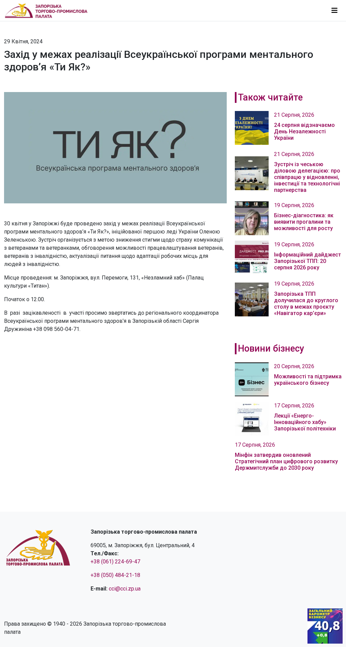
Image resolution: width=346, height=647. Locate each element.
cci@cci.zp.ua (125, 588)
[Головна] (49, 10)
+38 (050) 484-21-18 (115, 575)
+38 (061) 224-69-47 (115, 561)
